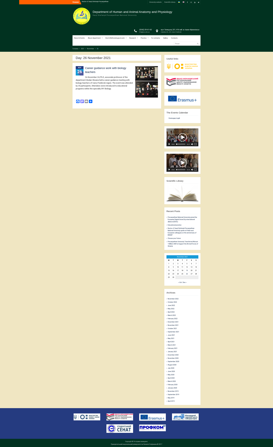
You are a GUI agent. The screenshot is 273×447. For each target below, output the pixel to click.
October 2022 (172, 302)
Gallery (165, 38)
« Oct (180, 282)
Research (132, 38)
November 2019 (173, 391)
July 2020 (171, 368)
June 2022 (171, 305)
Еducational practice (174, 225)
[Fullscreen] (196, 144)
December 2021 (173, 322)
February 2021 (172, 348)
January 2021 (172, 351)
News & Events (79, 38)
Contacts (174, 38)
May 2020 (171, 375)
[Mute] (192, 144)
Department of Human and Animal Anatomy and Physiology (132, 12)
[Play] (169, 144)
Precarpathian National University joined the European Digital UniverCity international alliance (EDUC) (182, 219)
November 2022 (173, 299)
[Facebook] (187, 2)
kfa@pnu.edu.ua (144, 32)
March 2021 (172, 345)
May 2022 (171, 309)
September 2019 (173, 394)
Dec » (184, 282)
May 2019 (171, 398)
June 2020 (171, 371)
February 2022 (172, 318)
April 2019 (171, 401)
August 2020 (172, 365)
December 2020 (173, 355)
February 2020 (172, 384)
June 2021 (171, 335)
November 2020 (173, 358)
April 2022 (171, 312)
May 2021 (171, 338)
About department (94, 38)
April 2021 (171, 342)
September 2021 (173, 332)
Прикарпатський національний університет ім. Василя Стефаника (134, 444)
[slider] (180, 144)
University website (155, 2)
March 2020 (172, 381)
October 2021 (172, 328)
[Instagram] (191, 2)
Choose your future (174, 238)
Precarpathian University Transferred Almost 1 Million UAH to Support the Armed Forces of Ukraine (183, 244)
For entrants (155, 38)
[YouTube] (195, 2)
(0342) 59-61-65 (145, 30)
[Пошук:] (187, 44)
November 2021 (173, 325)
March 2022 (172, 315)
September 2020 (173, 361)
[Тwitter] (198, 2)
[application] (182, 137)
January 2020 (172, 388)
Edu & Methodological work (115, 38)
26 (187, 274)
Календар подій (174, 118)
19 (187, 270)
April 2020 (171, 378)
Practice (144, 38)
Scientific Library (169, 2)
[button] (182, 137)
